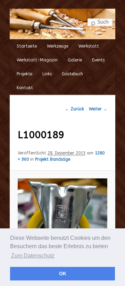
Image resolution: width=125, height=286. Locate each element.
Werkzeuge (57, 46)
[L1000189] (62, 212)
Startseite (27, 46)
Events (98, 60)
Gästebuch (72, 74)
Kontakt (25, 87)
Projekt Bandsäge (52, 159)
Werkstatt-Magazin (37, 60)
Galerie (75, 60)
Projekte (24, 74)
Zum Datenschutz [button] (33, 256)
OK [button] (62, 273)
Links (47, 74)
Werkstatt (88, 46)
